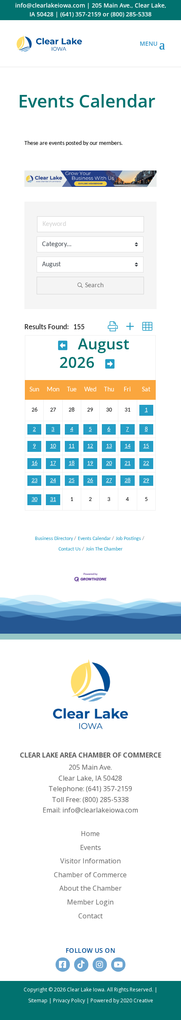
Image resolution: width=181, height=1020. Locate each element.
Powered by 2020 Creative (121, 1000)
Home (90, 833)
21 (127, 463)
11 (72, 446)
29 (146, 480)
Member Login (90, 902)
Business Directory (54, 538)
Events (90, 847)
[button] (113, 327)
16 (34, 463)
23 (34, 480)
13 (109, 446)
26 (90, 480)
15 (146, 446)
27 (109, 480)
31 (53, 499)
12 (90, 446)
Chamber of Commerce (90, 874)
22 (146, 463)
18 (72, 463)
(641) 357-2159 (80, 14)
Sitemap (38, 1000)
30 (34, 499)
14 (127, 446)
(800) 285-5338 (131, 14)
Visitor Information (90, 860)
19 (90, 463)
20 (109, 463)
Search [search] (94, 285)
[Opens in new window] (49, 43)
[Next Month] (109, 364)
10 (53, 446)
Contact (90, 915)
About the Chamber (90, 888)
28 (127, 480)
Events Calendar (94, 538)
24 (53, 480)
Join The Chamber (104, 549)
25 (72, 480)
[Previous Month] (62, 345)
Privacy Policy (69, 1000)
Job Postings (128, 538)
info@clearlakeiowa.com (50, 5)
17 (53, 463)
